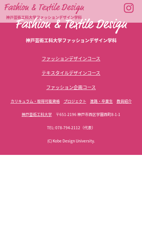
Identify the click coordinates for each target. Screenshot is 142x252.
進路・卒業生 (101, 101)
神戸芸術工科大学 (37, 114)
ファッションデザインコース (71, 58)
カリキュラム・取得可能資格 (35, 101)
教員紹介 (124, 101)
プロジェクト (75, 101)
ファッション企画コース (71, 87)
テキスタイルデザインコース (71, 73)
